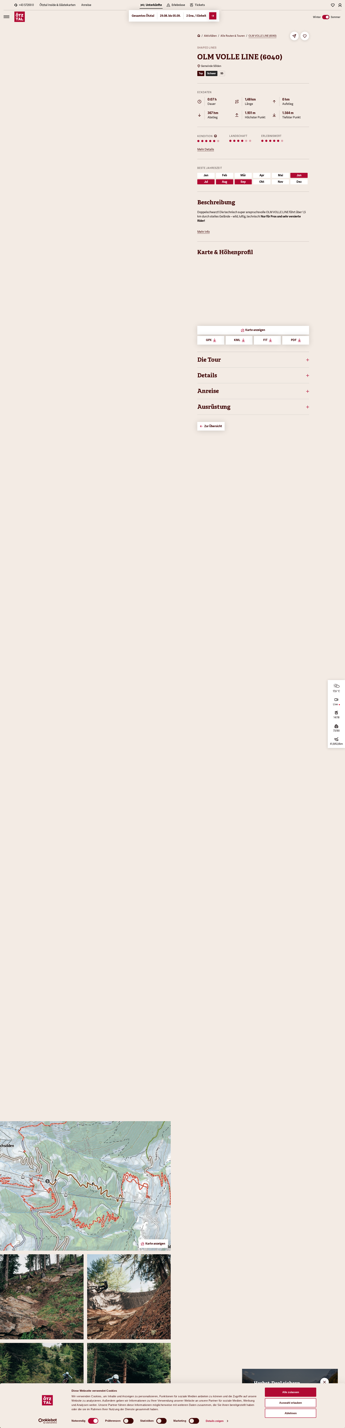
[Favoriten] (333, 5)
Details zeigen (215, 1420)
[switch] (128, 1421)
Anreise (86, 5)
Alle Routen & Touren (232, 35)
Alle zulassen (290, 1392)
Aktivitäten (210, 35)
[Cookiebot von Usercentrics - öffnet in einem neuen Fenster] (47, 1421)
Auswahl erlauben (290, 1402)
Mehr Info (203, 232)
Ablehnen (291, 1413)
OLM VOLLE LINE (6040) (262, 35)
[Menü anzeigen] (6, 16)
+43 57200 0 (26, 5)
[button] (253, 359)
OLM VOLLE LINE (277, 212)
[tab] (151, 5)
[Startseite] (198, 36)
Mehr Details (205, 149)
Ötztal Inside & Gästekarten (57, 5)
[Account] (340, 5)
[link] (197, 5)
